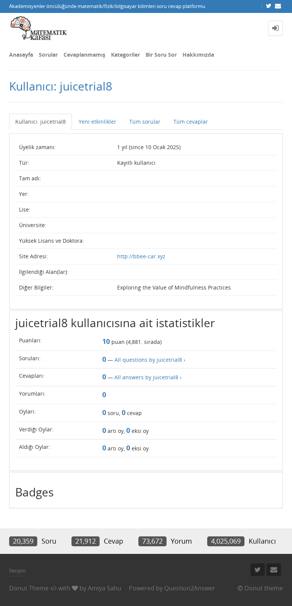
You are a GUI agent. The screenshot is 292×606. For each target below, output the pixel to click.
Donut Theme (29, 588)
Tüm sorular (144, 121)
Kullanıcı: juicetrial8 (40, 121)
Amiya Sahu (104, 588)
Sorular (48, 54)
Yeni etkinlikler (97, 121)
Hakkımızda (198, 54)
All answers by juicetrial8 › (147, 377)
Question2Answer (189, 588)
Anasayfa (21, 54)
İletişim (17, 570)
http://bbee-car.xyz (141, 256)
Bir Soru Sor (161, 54)
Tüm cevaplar (190, 121)
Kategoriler (125, 54)
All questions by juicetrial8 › (149, 359)
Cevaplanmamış (84, 54)
